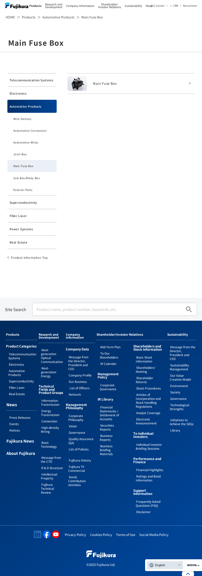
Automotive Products (58, 17)
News (149, 5)
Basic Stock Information (144, 359)
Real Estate (19, 242)
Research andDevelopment (53, 5)
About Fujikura (20, 453)
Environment (179, 386)
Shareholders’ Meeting (145, 369)
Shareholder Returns (144, 380)
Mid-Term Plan (110, 347)
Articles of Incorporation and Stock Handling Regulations (148, 400)
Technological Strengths (179, 407)
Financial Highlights (149, 470)
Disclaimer (143, 512)
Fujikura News (20, 441)
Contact (160, 5)
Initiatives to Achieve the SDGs (182, 422)
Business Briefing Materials (106, 450)
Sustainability (133, 5)
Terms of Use (125, 534)
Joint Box (20, 154)
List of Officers (79, 388)
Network (75, 394)
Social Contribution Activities (77, 481)
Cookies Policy (101, 534)
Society (175, 392)
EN (176, 5)
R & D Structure (52, 468)
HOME (10, 17)
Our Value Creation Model (180, 377)
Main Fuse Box (23, 166)
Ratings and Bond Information (148, 478)
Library (175, 430)
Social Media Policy (153, 534)
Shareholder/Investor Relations (109, 5)
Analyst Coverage (148, 413)
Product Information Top (29, 257)
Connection (49, 421)
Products (35, 5)
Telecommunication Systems (31, 80)
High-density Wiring (50, 429)
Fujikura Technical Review (47, 488)
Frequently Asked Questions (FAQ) (148, 503)
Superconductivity (23, 202)
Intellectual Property (49, 476)
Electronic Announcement (146, 421)
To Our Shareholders (109, 355)
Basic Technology (49, 444)
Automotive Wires (25, 142)
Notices (14, 430)
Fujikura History (80, 460)
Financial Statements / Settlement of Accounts (109, 413)
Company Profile (80, 375)
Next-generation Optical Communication (52, 356)
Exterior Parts (23, 190)
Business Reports (106, 437)
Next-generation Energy (48, 372)
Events (14, 424)
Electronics (18, 93)
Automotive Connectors (30, 130)
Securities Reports (107, 427)
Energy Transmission (50, 413)
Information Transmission (50, 402)
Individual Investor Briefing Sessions (149, 446)
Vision (73, 426)
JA (170, 5)
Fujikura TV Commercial (76, 468)
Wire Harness (22, 119)
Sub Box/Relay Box (26, 178)
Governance (77, 432)
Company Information (80, 5)
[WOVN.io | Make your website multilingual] (192, 565)
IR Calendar (108, 363)
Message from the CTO (51, 459)
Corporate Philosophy (75, 418)
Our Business (78, 381)
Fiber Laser (18, 216)
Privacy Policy (75, 534)
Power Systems (21, 229)
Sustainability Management (179, 367)
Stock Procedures (148, 388)
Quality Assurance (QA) (81, 441)
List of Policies (79, 449)
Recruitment (190, 5)
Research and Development (49, 336)
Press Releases (20, 417)
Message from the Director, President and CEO (78, 363)
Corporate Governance (108, 387)
